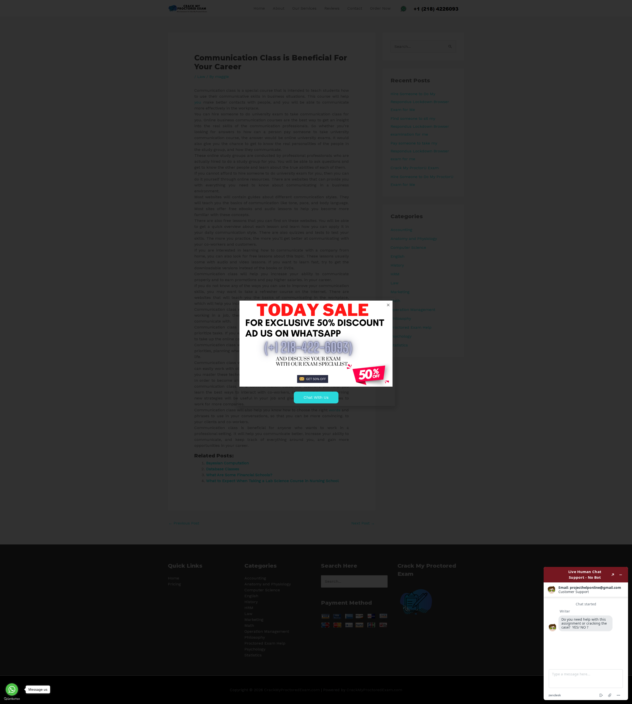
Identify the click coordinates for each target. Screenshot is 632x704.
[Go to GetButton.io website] (12, 699)
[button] (388, 305)
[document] (316, 352)
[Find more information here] (586, 633)
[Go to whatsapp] (12, 689)
